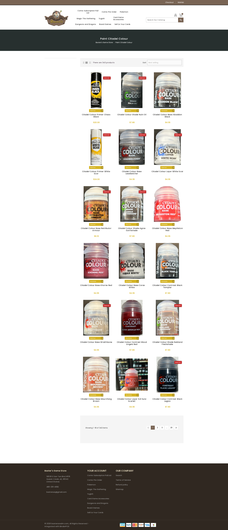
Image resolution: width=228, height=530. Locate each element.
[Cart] (181, 15)
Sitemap (120, 489)
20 (171, 427)
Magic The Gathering (96, 489)
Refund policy (122, 484)
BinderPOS (64, 526)
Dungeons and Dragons (97, 503)
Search (119, 475)
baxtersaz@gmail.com (56, 492)
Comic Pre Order (94, 480)
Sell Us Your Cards (95, 512)
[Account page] (175, 15)
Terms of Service (123, 480)
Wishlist (181, 2)
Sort (144, 62)
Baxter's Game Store (104, 42)
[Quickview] (82, 123)
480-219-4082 (52, 487)
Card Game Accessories (98, 498)
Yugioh (90, 494)
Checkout (169, 2)
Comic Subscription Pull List (99, 475)
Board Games (93, 508)
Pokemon (91, 484)
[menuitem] (88, 11)
